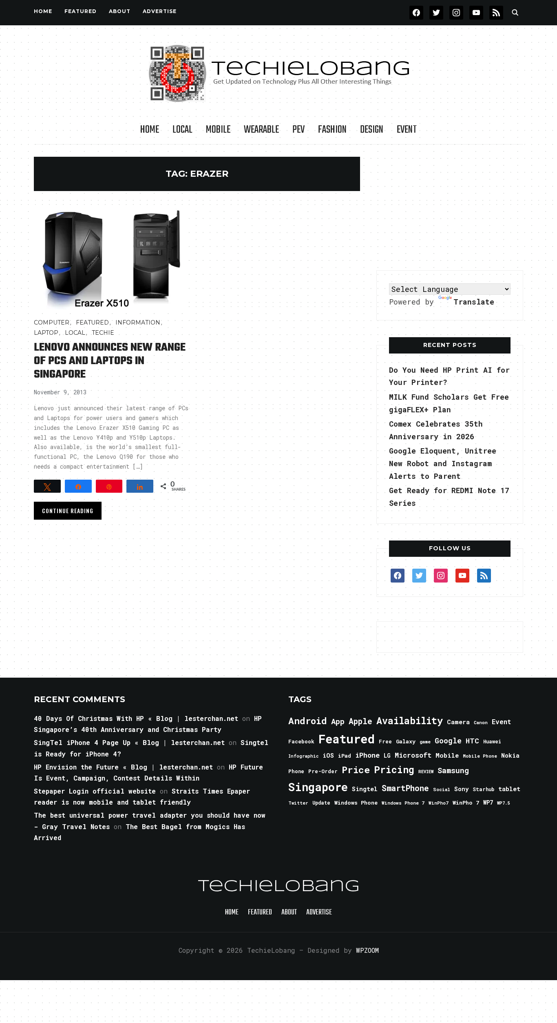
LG (387, 755)
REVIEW (425, 771)
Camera (458, 722)
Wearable (261, 130)
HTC (472, 740)
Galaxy (406, 741)
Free (385, 741)
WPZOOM (367, 950)
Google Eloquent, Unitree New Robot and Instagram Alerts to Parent (442, 463)
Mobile (218, 130)
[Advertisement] (450, 208)
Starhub (483, 789)
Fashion (332, 130)
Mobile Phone (480, 756)
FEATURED (80, 11)
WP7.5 (503, 803)
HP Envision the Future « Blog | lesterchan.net (123, 767)
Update (321, 803)
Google (448, 740)
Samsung (453, 770)
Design (371, 130)
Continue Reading (67, 510)
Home (43, 11)
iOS (328, 755)
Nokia (510, 755)
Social (441, 789)
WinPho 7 (466, 802)
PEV (298, 130)
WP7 (488, 802)
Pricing (394, 769)
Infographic (303, 756)
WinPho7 (439, 803)
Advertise (160, 11)
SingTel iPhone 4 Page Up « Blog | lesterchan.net (129, 742)
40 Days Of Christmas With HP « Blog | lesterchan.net (136, 718)
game (425, 741)
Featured (346, 739)
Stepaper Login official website (95, 791)
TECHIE (103, 332)
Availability (409, 720)
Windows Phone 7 (403, 803)
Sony (461, 789)
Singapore (318, 787)
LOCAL (182, 130)
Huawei (492, 741)
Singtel (365, 789)
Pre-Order (323, 771)
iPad (344, 755)
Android (307, 720)
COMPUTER (51, 322)
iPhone (367, 755)
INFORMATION (137, 322)
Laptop (46, 332)
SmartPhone (405, 788)
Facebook (301, 741)
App (338, 721)
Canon (481, 722)
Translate (473, 302)
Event (407, 130)
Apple (360, 721)
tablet (509, 789)
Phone (296, 771)
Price (356, 769)
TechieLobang (279, 886)
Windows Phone (356, 802)
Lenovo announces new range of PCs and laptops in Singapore (110, 361)
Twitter (298, 803)
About (119, 11)
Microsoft (413, 755)
